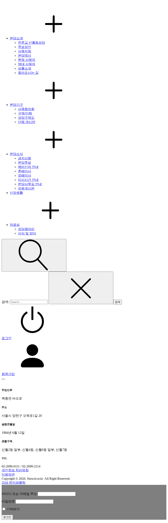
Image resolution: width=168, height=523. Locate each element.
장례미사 (24, 175)
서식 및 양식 (27, 233)
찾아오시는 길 (28, 72)
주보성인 (24, 47)
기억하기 (13, 509)
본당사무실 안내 (30, 184)
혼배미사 (24, 171)
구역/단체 (25, 113)
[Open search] (34, 255)
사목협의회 (26, 109)
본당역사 (24, 55)
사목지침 (24, 51)
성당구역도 (26, 117)
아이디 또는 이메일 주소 (19, 494)
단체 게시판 (26, 122)
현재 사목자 (26, 60)
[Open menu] (3, 379)
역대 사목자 (26, 64)
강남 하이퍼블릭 (13, 482)
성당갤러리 (26, 229)
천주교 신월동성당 (31, 42)
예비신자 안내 (28, 167)
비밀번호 (8, 501)
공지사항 (24, 158)
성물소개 (24, 68)
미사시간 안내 (28, 180)
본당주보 (24, 162)
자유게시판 (26, 188)
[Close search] (81, 288)
